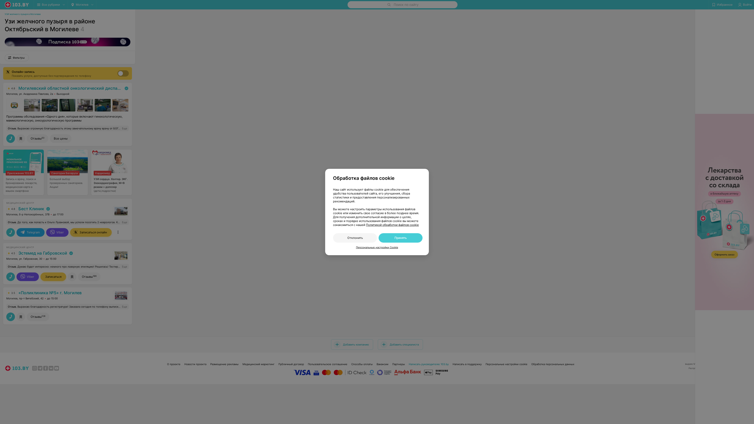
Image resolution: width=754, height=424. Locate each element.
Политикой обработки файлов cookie (392, 225)
